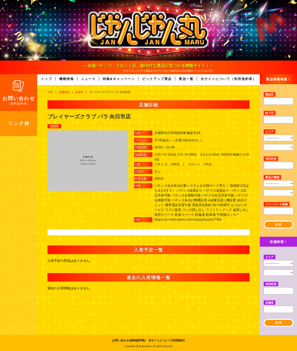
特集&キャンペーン (119, 79)
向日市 (54, 126)
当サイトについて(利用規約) (166, 340)
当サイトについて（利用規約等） (228, 79)
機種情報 (66, 79)
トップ (46, 79)
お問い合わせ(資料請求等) (129, 340)
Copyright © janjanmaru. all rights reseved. (148, 346)
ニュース (88, 79)
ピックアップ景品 (157, 79)
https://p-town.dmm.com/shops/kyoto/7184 (187, 219)
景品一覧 (186, 79)
